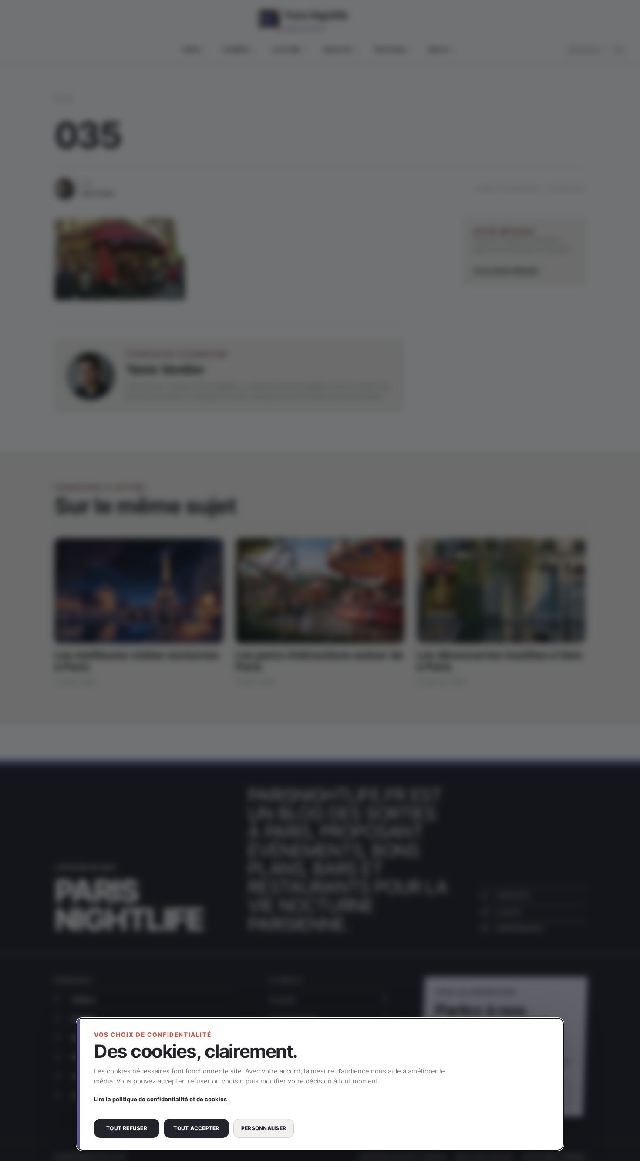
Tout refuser (126, 1128)
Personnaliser (263, 1128)
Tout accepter (196, 1128)
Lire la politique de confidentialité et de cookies (160, 1099)
